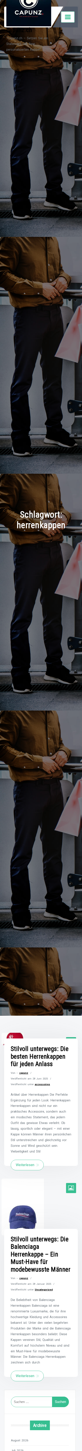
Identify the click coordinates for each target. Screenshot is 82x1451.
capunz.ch (19, 30)
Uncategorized (44, 1289)
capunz (23, 1072)
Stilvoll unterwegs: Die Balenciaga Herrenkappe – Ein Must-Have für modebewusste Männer (41, 1254)
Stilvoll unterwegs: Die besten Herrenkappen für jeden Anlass (40, 1056)
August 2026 (19, 1440)
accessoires (42, 1084)
